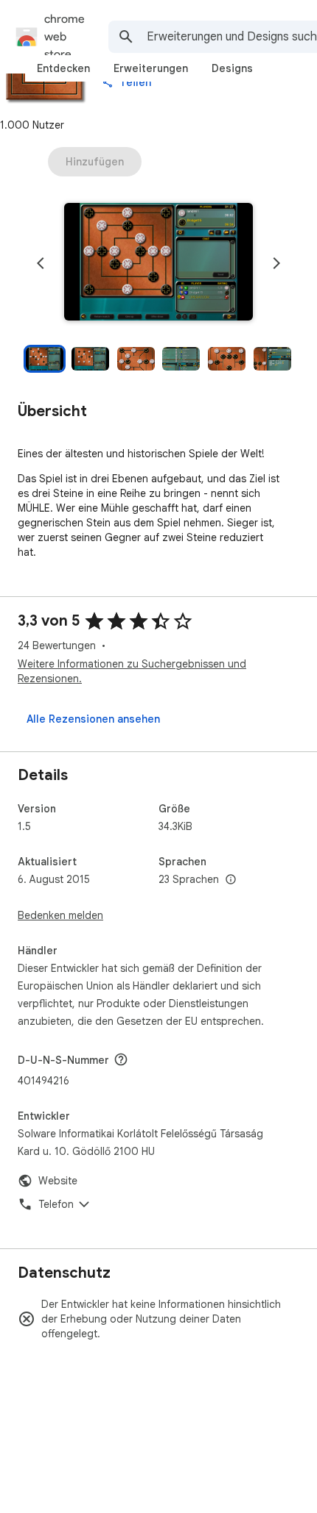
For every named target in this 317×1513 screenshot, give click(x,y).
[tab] (63, 68)
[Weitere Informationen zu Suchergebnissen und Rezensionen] (121, 1059)
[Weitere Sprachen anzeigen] (231, 880)
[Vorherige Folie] (40, 263)
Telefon (56, 1204)
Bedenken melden (60, 915)
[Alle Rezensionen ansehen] (93, 719)
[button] (158, 263)
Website (57, 1180)
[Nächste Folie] (276, 263)
